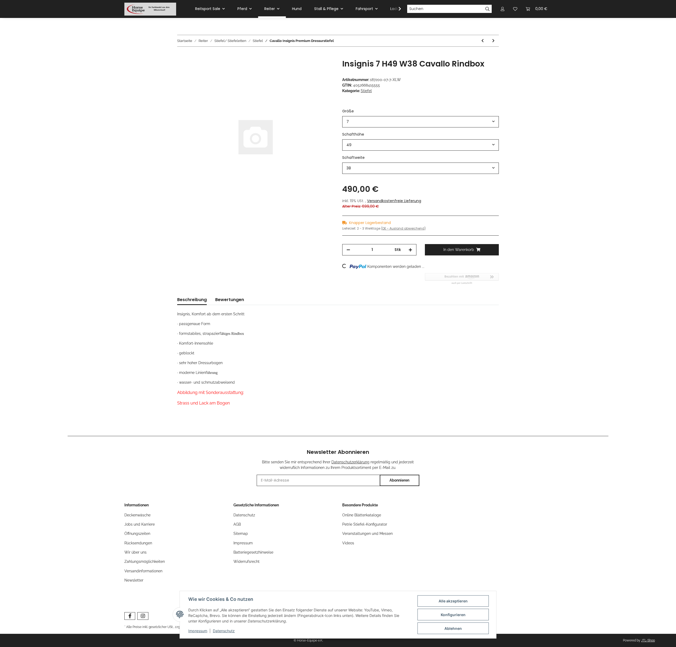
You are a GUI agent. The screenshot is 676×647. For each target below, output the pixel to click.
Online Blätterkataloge (361, 515)
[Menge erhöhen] (410, 249)
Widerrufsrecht (246, 561)
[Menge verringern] (348, 249)
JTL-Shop (648, 640)
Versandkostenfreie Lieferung (394, 200)
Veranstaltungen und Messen (367, 533)
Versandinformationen (143, 571)
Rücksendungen (138, 543)
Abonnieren (399, 480)
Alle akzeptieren (453, 601)
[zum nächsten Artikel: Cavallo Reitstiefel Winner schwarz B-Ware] (493, 40)
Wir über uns (135, 552)
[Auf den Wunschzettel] (322, 69)
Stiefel (366, 91)
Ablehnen (453, 628)
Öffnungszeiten (137, 533)
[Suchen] (487, 8)
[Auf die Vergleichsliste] (309, 69)
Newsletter (133, 580)
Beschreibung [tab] (192, 300)
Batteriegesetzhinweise (253, 552)
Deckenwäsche (137, 515)
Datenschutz (244, 515)
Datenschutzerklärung (350, 462)
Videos (348, 543)
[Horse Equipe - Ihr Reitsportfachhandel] (150, 9)
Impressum (243, 543)
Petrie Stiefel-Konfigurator (364, 524)
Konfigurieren (453, 614)
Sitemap (240, 533)
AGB (237, 524)
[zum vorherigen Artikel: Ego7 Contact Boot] (482, 40)
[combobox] (420, 121)
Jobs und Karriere (139, 524)
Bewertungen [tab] (229, 300)
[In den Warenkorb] (181, 56)
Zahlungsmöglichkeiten (144, 561)
